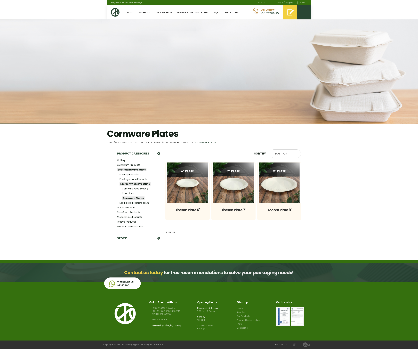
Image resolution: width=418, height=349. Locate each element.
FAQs (239, 323)
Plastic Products (126, 207)
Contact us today (143, 272)
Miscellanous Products (129, 217)
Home (110, 142)
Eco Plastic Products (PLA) (134, 202)
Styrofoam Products (128, 212)
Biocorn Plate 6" (187, 210)
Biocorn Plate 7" (233, 210)
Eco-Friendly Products (148, 142)
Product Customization (130, 226)
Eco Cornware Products (178, 142)
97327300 (123, 285)
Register (290, 2)
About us (241, 312)
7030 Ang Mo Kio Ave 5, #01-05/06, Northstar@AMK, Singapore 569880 (166, 311)
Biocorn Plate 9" (279, 210)
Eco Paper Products (131, 174)
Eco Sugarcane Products (133, 179)
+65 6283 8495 (159, 319)
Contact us (242, 327)
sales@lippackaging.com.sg (167, 325)
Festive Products (126, 221)
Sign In (280, 2)
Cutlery (121, 160)
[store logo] (115, 12)
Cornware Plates (133, 198)
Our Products (124, 142)
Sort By (260, 153)
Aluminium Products (128, 165)
